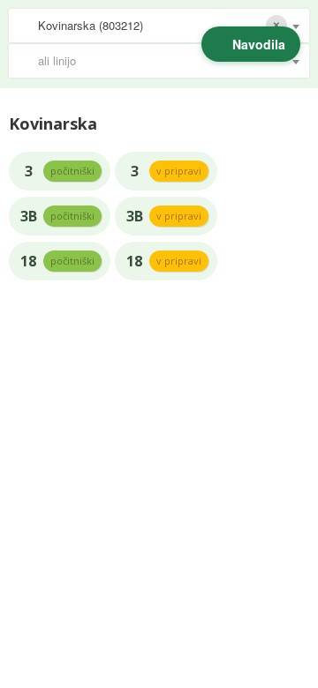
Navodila (258, 44)
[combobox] (159, 25)
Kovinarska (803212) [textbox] (90, 25)
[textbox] (168, 61)
